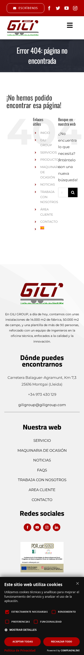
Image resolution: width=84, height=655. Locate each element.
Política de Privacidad (20, 650)
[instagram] (75, 8)
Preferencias (20, 621)
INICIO (45, 133)
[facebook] (49, 8)
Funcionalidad (51, 621)
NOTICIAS (47, 184)
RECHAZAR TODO (61, 641)
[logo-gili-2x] (23, 21)
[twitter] (58, 8)
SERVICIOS (48, 152)
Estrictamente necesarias (29, 611)
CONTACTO (49, 222)
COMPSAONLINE (70, 650)
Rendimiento (67, 611)
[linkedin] (56, 527)
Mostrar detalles (23, 629)
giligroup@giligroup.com (42, 405)
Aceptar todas (22, 641)
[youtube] (66, 8)
